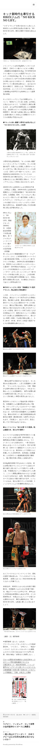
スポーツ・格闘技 (30, 715)
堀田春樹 (5, 717)
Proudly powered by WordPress (12, 744)
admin (20, 715)
